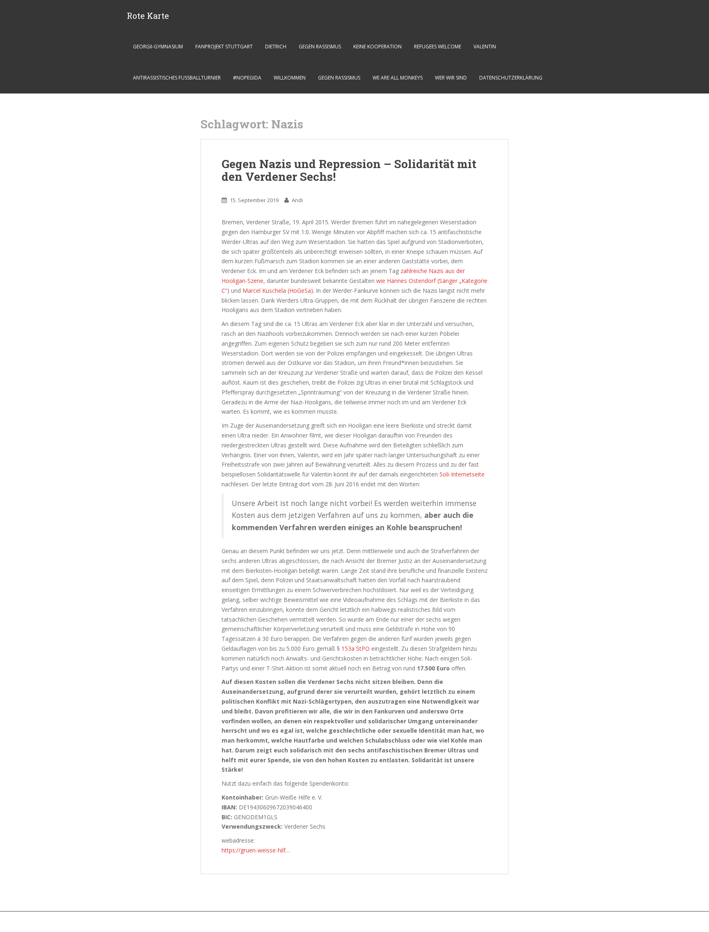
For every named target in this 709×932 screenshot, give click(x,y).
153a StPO (355, 648)
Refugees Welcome (437, 46)
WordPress (575, 923)
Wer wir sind (451, 77)
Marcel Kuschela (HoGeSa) (277, 290)
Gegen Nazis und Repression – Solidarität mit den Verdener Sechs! (349, 170)
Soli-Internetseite (462, 474)
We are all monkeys (398, 77)
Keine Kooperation (377, 46)
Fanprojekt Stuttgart (224, 46)
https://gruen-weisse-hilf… (256, 850)
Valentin (484, 46)
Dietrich (275, 46)
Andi (297, 200)
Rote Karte (148, 15)
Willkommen (290, 77)
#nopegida (247, 77)
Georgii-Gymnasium (158, 46)
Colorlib (522, 923)
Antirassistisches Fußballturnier (177, 77)
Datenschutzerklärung (510, 77)
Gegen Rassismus (320, 46)
